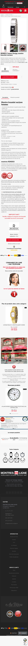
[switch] (25, 644)
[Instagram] (13, 492)
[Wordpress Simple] (7, 492)
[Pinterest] (15, 492)
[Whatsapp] (18, 492)
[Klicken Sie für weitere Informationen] (14, 422)
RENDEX (16, 234)
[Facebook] (10, 492)
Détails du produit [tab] (14, 97)
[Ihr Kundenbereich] (24, 5)
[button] (11, 5)
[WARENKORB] (17, 5)
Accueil (2, 14)
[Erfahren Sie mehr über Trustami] (2, 428)
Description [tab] (5, 97)
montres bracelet (8, 14)
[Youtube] (21, 492)
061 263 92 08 (15, 89)
